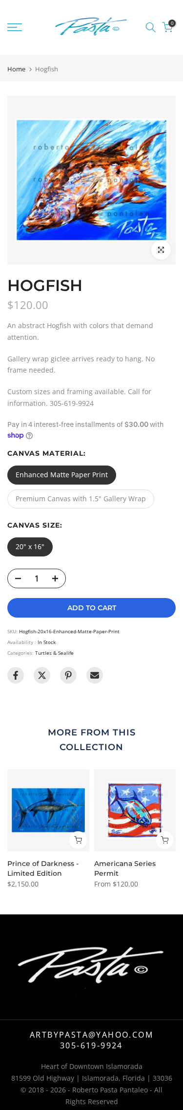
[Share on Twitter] (42, 675)
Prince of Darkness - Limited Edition (43, 868)
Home (16, 69)
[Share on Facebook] (15, 675)
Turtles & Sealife (54, 652)
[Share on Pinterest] (68, 675)
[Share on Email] (94, 675)
